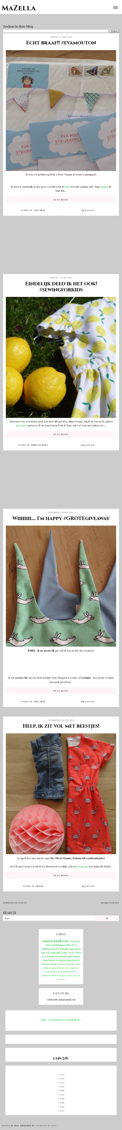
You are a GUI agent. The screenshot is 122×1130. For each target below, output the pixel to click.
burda (78, 948)
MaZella (19, 8)
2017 (62, 1094)
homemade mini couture (68, 956)
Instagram (82, 866)
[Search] (107, 918)
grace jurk (21, 425)
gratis (39, 886)
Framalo (63, 948)
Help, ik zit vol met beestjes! (61, 726)
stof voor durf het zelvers (65, 971)
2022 (62, 1074)
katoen (62, 945)
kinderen (61, 940)
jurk (54, 945)
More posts (109, 903)
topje (71, 948)
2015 (62, 1102)
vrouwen (74, 941)
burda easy (71, 975)
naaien (47, 940)
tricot (48, 945)
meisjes (52, 956)
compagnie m (56, 952)
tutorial (75, 960)
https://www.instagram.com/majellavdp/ (61, 1019)
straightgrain (62, 975)
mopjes (105, 186)
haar (67, 186)
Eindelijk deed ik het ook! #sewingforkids (61, 286)
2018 (62, 1090)
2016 (62, 1098)
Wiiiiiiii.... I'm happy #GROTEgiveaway (61, 518)
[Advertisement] (61, 247)
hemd (45, 960)
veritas (77, 952)
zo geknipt (69, 964)
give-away (39, 210)
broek (45, 956)
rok (47, 952)
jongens (49, 971)
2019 (62, 1086)
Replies (88, 210)
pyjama (60, 964)
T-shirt (77, 964)
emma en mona (39, 445)
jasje (43, 952)
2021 (62, 1078)
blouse (45, 964)
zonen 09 (53, 960)
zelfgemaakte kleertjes (54, 967)
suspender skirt (49, 975)
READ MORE (61, 199)
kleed (70, 945)
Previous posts (15, 903)
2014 (62, 1106)
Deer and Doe (71, 967)
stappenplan (65, 960)
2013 (62, 1110)
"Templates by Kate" (46, 1126)
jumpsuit (52, 964)
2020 (62, 1082)
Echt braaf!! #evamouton (61, 42)
